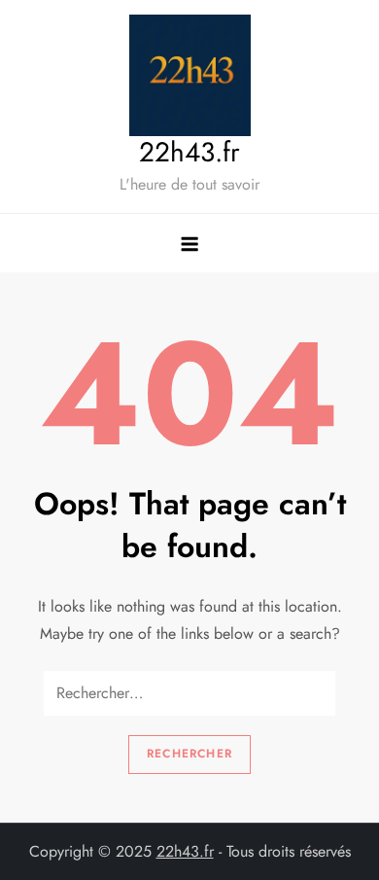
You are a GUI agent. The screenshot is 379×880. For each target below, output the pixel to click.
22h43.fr (189, 152)
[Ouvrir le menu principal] (189, 243)
